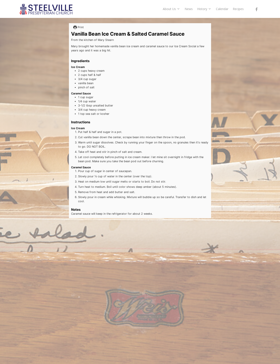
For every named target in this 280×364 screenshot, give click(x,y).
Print (80, 27)
